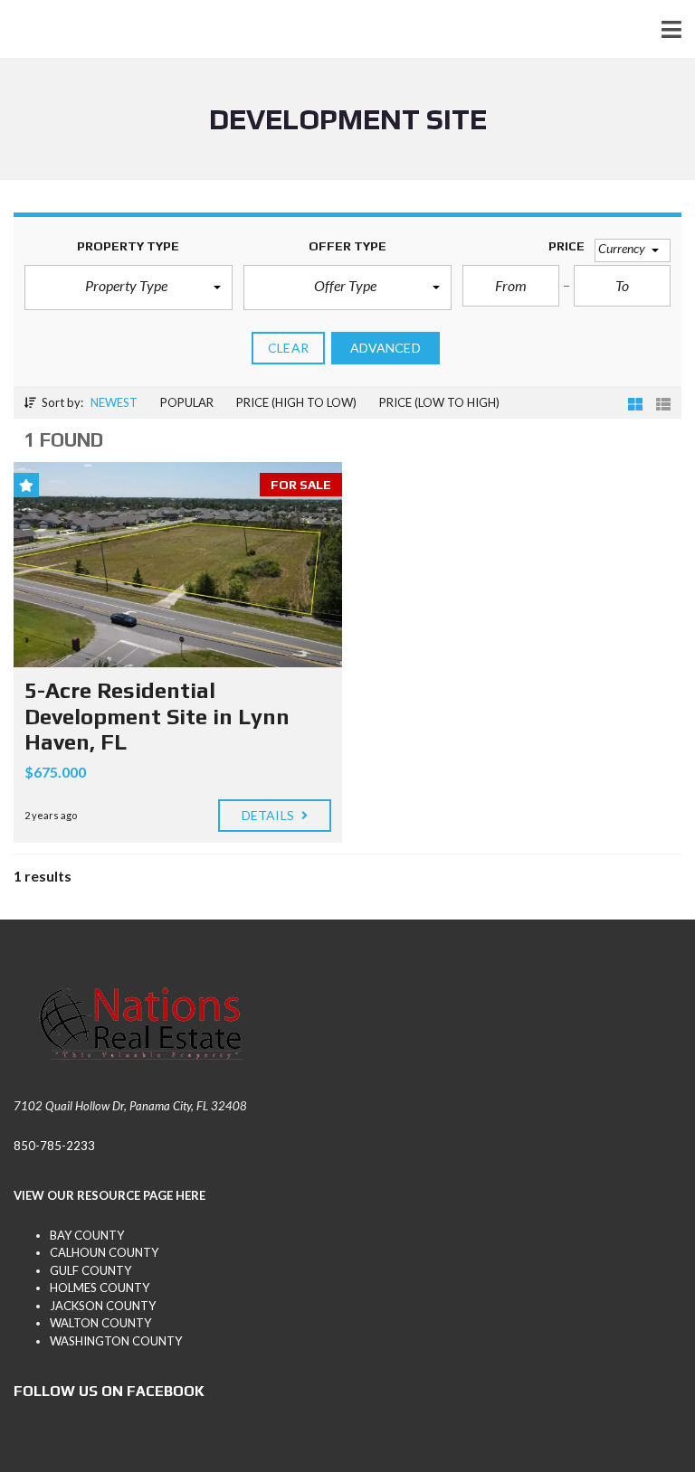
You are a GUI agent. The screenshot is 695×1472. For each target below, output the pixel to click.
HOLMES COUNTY (99, 1287)
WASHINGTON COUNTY (116, 1341)
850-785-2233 (54, 1145)
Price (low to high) (439, 402)
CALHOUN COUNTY (104, 1252)
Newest (114, 402)
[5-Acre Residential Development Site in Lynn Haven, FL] (178, 564)
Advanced (385, 347)
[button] (128, 287)
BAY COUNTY (87, 1235)
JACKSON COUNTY (103, 1305)
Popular (187, 402)
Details (269, 815)
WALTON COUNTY (100, 1323)
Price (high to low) (296, 402)
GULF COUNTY (90, 1270)
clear (288, 347)
